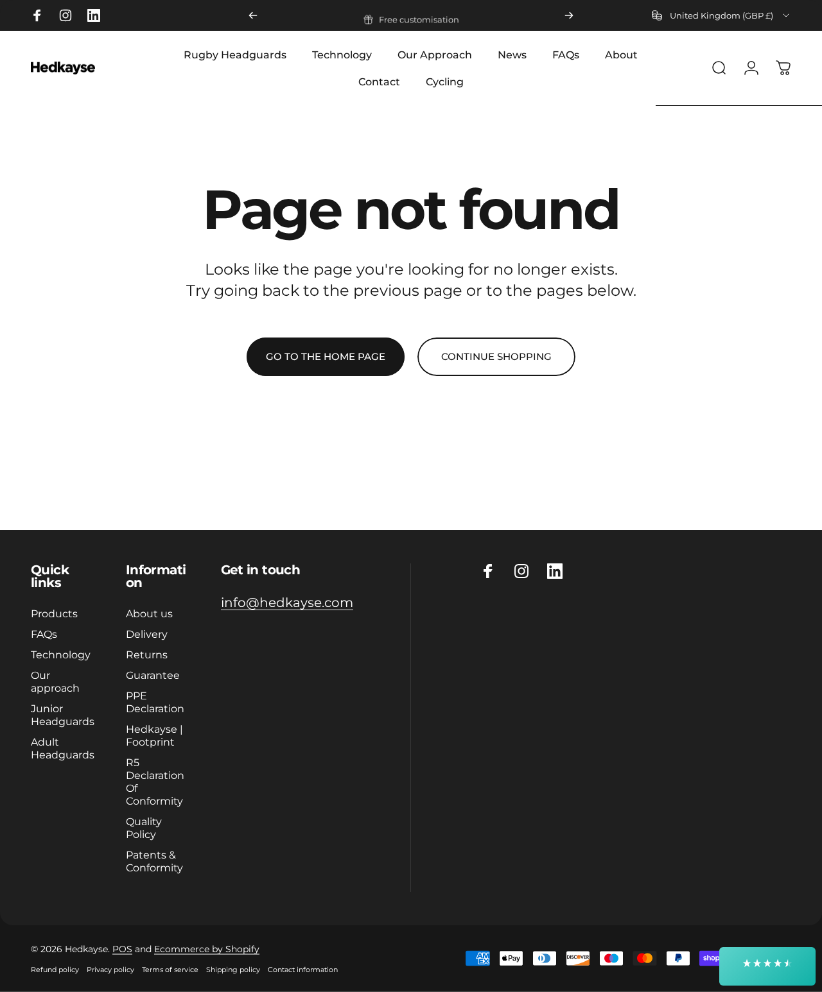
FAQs (44, 634)
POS (122, 949)
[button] (767, 966)
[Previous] (253, 15)
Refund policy (55, 969)
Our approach (55, 681)
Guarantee (153, 675)
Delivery (147, 634)
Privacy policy (110, 969)
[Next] (569, 15)
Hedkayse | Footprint (154, 735)
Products (54, 613)
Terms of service (170, 969)
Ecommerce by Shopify (206, 949)
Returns (147, 654)
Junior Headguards (62, 715)
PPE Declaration (155, 702)
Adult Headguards (62, 748)
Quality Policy (144, 828)
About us (149, 613)
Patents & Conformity (154, 861)
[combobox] (721, 15)
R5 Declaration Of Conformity (155, 781)
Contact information (303, 969)
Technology (61, 654)
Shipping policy (233, 969)
